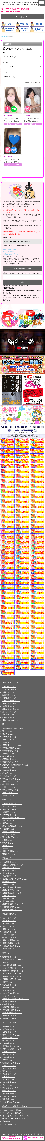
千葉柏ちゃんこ (8, 829)
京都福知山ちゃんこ (10, 1018)
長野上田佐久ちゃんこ (11, 946)
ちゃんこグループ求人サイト (13, 1113)
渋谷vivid (6, 1121)
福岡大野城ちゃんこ (10, 1068)
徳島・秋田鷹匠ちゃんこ (12, 1049)
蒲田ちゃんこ (7, 845)
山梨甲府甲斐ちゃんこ (11, 934)
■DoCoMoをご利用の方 (11, 249)
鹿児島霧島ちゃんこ (10, 1037)
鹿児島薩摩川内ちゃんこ (12, 1046)
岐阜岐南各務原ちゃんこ (12, 890)
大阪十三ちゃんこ (9, 996)
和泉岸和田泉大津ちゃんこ (13, 971)
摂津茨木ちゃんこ (9, 1004)
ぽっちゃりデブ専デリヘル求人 (14, 1118)
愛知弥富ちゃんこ (9, 873)
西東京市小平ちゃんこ (11, 837)
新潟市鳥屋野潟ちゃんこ (12, 940)
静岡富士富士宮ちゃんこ (12, 909)
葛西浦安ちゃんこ (9, 820)
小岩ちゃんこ (7, 840)
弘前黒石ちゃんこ (9, 698)
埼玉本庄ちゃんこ (9, 767)
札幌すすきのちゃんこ (11, 709)
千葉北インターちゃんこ (12, 834)
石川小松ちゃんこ (9, 918)
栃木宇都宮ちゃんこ (10, 751)
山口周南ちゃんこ (9, 1057)
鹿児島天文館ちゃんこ (11, 1029)
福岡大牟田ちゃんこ (10, 1088)
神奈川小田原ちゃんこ (11, 784)
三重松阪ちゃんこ (9, 895)
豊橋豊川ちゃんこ (9, 884)
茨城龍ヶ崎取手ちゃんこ (12, 803)
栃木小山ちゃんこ (9, 756)
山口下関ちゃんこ (9, 1065)
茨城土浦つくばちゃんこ (12, 781)
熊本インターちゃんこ (11, 1035)
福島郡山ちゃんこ (9, 714)
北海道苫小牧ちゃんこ (11, 720)
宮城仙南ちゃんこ (9, 686)
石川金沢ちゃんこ (9, 923)
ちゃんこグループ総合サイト (13, 1110)
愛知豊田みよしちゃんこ (12, 893)
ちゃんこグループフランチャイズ (15, 1116)
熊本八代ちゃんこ (9, 1079)
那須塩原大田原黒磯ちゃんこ (13, 817)
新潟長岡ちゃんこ (9, 929)
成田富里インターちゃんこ (13, 745)
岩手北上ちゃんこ (9, 706)
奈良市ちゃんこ (8, 982)
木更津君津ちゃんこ (10, 770)
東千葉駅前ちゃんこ (10, 739)
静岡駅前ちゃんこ (9, 881)
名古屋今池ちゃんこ (10, 862)
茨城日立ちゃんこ (9, 854)
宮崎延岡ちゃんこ (9, 1099)
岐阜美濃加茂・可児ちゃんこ (13, 904)
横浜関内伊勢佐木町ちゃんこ (13, 728)
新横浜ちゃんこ (8, 823)
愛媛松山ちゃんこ (9, 1026)
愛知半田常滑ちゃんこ (11, 901)
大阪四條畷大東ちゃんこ (12, 1012)
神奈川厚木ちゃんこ (10, 762)
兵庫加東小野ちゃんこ (11, 1010)
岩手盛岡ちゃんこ (9, 712)
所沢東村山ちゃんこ (10, 806)
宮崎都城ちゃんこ (9, 1051)
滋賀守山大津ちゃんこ (11, 1007)
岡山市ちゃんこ (8, 1085)
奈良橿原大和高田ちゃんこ (13, 965)
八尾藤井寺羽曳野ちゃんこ (13, 979)
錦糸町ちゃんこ (8, 773)
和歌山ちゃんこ (8, 962)
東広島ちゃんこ (8, 1076)
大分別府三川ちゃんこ (11, 1102)
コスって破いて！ (9, 1124)
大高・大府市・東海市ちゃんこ (14, 887)
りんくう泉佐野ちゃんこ (12, 993)
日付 (4, 52)
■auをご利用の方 (8, 252)
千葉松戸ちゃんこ (9, 787)
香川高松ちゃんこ (9, 1040)
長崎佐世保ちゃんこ (10, 1032)
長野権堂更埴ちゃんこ (11, 937)
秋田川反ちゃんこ (9, 695)
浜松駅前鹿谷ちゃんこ (11, 907)
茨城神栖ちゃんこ (9, 815)
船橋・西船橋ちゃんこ (11, 851)
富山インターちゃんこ (11, 926)
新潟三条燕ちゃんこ (10, 948)
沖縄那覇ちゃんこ (9, 1054)
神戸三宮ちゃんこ (9, 985)
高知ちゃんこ (7, 1071)
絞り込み (6, 62)
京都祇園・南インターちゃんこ (14, 959)
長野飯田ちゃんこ (9, 932)
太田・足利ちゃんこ (10, 809)
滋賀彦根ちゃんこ (9, 957)
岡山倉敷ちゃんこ (9, 1074)
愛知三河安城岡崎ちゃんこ (13, 865)
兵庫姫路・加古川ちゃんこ (13, 976)
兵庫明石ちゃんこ (9, 987)
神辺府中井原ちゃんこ (11, 1093)
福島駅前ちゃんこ (9, 717)
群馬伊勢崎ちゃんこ (10, 790)
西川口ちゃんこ (8, 731)
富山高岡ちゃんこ (9, 920)
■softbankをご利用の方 (11, 254)
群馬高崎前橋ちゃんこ (11, 748)
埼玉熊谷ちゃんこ (9, 753)
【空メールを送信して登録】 (22, 268)
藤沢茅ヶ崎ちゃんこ (10, 792)
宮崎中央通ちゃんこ (10, 1082)
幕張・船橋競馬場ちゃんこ (13, 826)
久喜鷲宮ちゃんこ (9, 812)
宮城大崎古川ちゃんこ (11, 692)
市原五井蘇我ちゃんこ (11, 831)
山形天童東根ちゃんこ (11, 689)
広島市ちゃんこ (8, 1060)
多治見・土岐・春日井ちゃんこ (14, 879)
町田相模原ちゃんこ (10, 759)
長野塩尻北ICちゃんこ (11, 943)
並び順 (5, 72)
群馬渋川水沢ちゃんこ (11, 779)
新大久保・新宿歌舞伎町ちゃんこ (15, 765)
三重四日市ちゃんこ (10, 876)
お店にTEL (23, 16)
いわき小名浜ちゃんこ (11, 700)
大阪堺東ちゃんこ (9, 990)
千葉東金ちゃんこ (9, 776)
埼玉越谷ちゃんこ (9, 795)
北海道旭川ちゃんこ (10, 703)
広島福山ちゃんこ (9, 1043)
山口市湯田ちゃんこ (10, 1096)
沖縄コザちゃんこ (9, 1090)
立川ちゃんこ (7, 734)
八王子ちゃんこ (8, 848)
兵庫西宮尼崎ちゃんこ (11, 1015)
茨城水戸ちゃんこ (9, 737)
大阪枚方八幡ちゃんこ (11, 1001)
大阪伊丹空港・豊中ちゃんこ (13, 968)
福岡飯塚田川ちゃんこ (11, 1063)
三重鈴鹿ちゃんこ (9, 898)
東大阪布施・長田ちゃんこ (13, 973)
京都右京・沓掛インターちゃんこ (15, 999)
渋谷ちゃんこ (7, 843)
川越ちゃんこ (7, 742)
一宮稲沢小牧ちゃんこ (11, 870)
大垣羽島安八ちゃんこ (11, 867)
